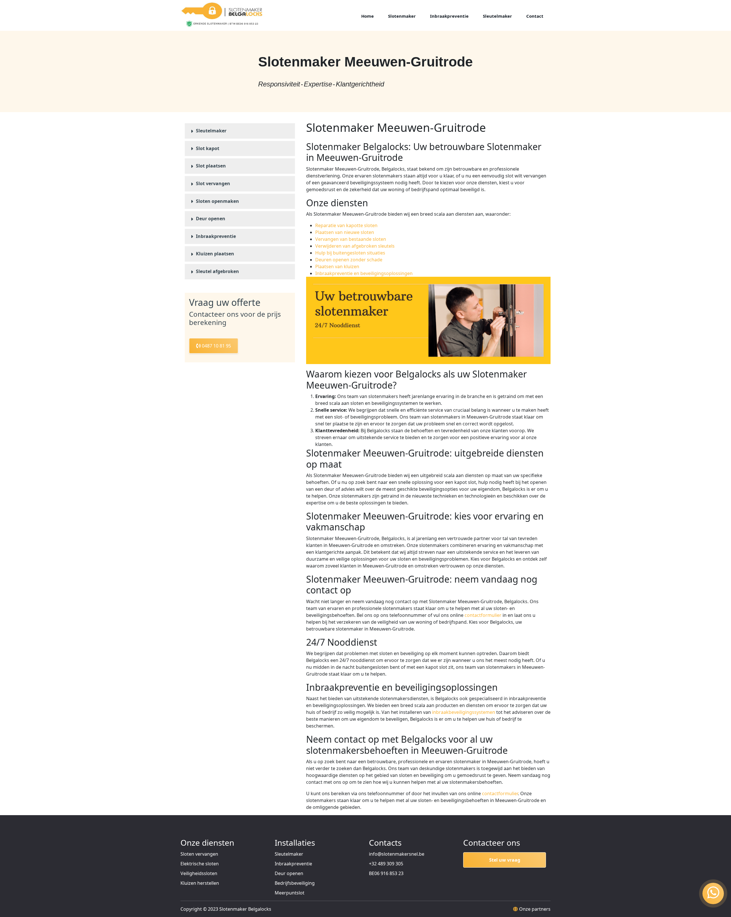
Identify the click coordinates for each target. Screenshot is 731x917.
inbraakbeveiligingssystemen (463, 712)
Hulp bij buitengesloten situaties (350, 253)
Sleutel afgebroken (217, 271)
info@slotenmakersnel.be (396, 854)
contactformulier (483, 615)
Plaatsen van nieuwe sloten (344, 232)
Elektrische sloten (199, 864)
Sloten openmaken (217, 201)
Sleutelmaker (211, 131)
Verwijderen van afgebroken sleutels (355, 246)
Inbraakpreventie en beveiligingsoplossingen (364, 273)
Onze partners (535, 909)
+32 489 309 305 (386, 864)
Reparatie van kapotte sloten (346, 225)
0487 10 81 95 (216, 346)
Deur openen (210, 218)
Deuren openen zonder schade (348, 259)
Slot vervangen (213, 183)
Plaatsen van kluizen (337, 266)
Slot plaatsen (211, 166)
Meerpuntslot (289, 893)
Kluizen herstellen (199, 883)
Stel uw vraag (504, 860)
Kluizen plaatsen (215, 254)
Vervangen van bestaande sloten (350, 239)
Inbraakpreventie (216, 236)
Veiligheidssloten (198, 873)
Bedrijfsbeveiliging (295, 883)
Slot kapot (207, 148)
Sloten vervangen (199, 854)
